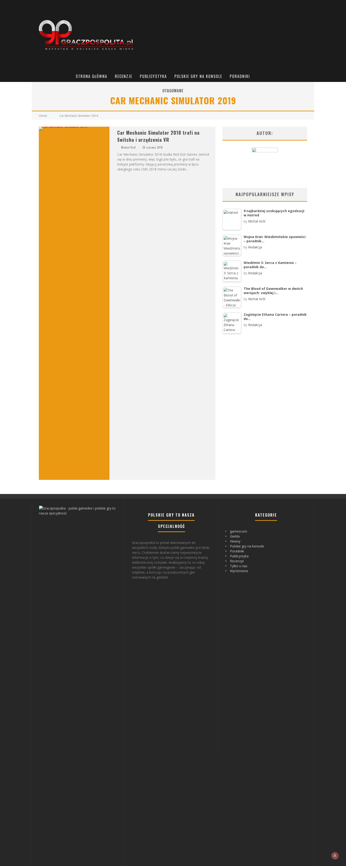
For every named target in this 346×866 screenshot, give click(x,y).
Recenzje (123, 76)
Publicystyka (153, 76)
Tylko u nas (238, 566)
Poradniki (240, 76)
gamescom (238, 531)
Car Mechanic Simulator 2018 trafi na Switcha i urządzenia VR (158, 136)
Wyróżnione (239, 571)
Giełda (235, 536)
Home (43, 116)
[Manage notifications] (335, 855)
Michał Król (128, 147)
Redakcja (255, 247)
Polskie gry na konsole (198, 76)
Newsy (235, 541)
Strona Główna (91, 76)
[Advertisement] (226, 35)
